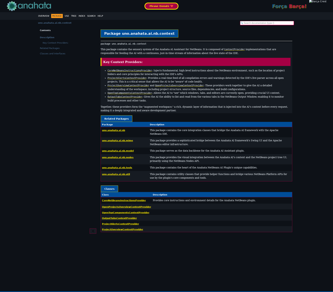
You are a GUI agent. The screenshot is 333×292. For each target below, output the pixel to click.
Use (67, 16)
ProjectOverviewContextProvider (122, 229)
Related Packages (50, 48)
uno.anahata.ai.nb (113, 130)
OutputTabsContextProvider (119, 218)
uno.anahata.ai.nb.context (54, 23)
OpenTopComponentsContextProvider (125, 212)
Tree (73, 16)
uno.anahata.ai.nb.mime (117, 140)
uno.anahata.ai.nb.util (116, 174)
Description (47, 37)
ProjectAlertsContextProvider (120, 224)
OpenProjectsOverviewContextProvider (126, 207)
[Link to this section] (145, 62)
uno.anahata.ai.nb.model (118, 150)
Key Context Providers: (55, 42)
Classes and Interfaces (52, 53)
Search (91, 16)
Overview (43, 16)
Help (100, 16)
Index (82, 16)
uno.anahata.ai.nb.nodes (118, 157)
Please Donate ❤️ (161, 6)
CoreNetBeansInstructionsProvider (124, 200)
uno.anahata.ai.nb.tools (117, 167)
